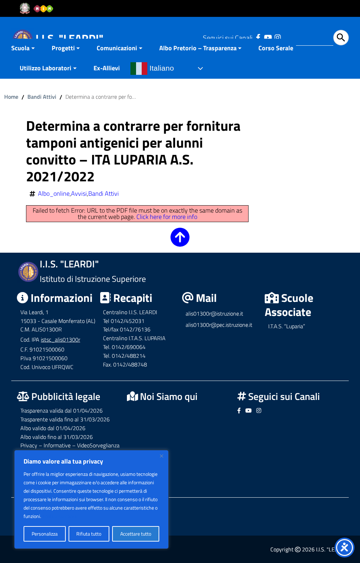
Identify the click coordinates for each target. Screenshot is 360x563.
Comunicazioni (117, 48)
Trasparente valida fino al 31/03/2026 (65, 419)
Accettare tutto (135, 533)
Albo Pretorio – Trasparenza (198, 48)
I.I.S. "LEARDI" (69, 38)
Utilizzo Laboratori (45, 68)
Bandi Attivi (41, 96)
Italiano (160, 68)
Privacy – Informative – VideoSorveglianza (70, 445)
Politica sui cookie (60, 516)
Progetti (63, 48)
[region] (91, 499)
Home (11, 96)
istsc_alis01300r (60, 339)
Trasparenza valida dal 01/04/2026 (61, 410)
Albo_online (54, 193)
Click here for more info (166, 216)
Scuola (20, 48)
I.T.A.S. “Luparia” (286, 326)
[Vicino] (161, 456)
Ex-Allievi (107, 68)
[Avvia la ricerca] (341, 37)
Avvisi (79, 193)
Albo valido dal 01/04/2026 (52, 428)
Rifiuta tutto (88, 533)
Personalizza (45, 533)
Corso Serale (275, 48)
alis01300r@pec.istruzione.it (219, 325)
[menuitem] (27, 49)
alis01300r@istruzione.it (214, 313)
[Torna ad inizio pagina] (180, 242)
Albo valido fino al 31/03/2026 (56, 437)
